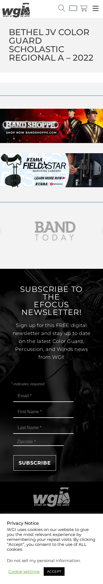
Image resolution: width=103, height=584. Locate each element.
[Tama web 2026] (51, 185)
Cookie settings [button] (24, 571)
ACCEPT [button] (54, 571)
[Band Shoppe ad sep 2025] (51, 141)
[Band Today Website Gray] (51, 231)
